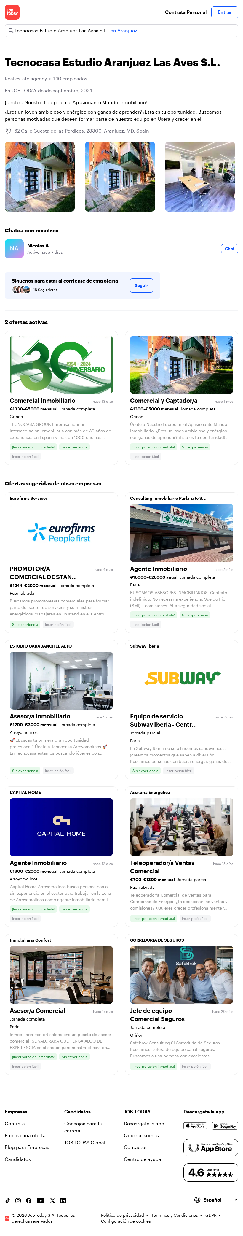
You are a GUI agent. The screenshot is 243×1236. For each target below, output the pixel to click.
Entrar (225, 12)
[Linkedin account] (63, 1200)
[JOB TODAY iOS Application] (195, 1126)
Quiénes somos (141, 1135)
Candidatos (18, 1159)
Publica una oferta (25, 1135)
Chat (229, 248)
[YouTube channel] (40, 1200)
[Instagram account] (18, 1200)
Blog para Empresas (27, 1147)
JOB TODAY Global (84, 1142)
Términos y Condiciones (174, 1215)
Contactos (136, 1147)
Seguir (141, 285)
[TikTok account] (7, 1200)
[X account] (52, 1200)
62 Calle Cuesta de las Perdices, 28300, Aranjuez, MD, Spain (81, 131)
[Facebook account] (28, 1200)
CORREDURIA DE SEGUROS (157, 940)
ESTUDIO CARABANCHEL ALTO (41, 645)
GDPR (211, 1215)
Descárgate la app (144, 1123)
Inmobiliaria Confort (30, 940)
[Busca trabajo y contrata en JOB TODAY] (12, 12)
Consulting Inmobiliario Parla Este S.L (168, 498)
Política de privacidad (122, 1215)
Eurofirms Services (29, 498)
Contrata (15, 1123)
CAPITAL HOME (25, 792)
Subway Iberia (144, 645)
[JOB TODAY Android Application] (225, 1126)
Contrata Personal (186, 12)
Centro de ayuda (142, 1159)
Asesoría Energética (150, 792)
